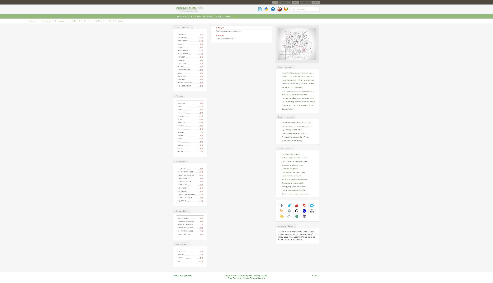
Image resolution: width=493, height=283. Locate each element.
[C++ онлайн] (273, 11)
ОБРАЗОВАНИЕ (183, 50)
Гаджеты (180, 145)
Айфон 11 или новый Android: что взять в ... (298, 76)
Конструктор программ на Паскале (294, 186)
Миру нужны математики (225, 39)
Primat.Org (189, 8)
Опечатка (261, 278)
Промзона (181, 126)
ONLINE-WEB (182, 76)
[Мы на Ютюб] (296, 205)
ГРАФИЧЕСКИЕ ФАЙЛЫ (185, 224)
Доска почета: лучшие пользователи (295, 194)
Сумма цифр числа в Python (292, 130)
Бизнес (180, 119)
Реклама (246, 278)
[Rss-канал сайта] (281, 211)
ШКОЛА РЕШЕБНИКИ (185, 197)
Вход (316, 2)
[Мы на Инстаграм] (304, 205)
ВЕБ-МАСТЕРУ (182, 188)
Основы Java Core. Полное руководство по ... (298, 105)
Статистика (243, 276)
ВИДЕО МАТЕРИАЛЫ (185, 181)
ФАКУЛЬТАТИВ (182, 185)
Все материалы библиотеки (292, 140)
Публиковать (285, 2)
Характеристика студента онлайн (294, 179)
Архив (32, 21)
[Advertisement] (297, 44)
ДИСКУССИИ (182, 63)
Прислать (253, 278)
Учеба (180, 106)
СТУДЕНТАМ (182, 168)
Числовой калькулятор (290, 168)
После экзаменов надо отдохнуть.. (228, 31)
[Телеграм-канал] (311, 205)
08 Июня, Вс (220, 35)
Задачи (121, 21)
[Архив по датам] (304, 216)
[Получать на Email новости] (289, 211)
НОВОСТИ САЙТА (184, 70)
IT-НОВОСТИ (182, 34)
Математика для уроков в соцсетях (295, 94)
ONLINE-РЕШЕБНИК (184, 86)
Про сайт (229, 276)
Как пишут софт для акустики (292, 87)
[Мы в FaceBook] (281, 205)
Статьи (188, 16)
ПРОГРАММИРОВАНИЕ (185, 172)
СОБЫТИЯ (181, 44)
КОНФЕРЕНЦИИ (183, 54)
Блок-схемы (46, 21)
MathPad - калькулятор (185, 83)
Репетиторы (181, 113)
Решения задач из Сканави (292, 176)
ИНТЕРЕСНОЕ (182, 37)
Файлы (210, 16)
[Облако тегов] (281, 216)
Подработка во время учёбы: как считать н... (298, 73)
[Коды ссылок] (289, 216)
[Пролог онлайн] (279, 11)
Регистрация (306, 2)
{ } (235, 16)
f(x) (109, 21)
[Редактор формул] (286, 11)
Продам (180, 135)
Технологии (181, 122)
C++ (85, 21)
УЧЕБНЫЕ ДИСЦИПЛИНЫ (186, 194)
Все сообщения (287, 109)
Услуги (180, 129)
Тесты (230, 278)
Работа (180, 109)
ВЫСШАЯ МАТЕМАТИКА (186, 175)
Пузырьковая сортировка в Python (294, 133)
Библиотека (199, 16)
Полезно (219, 16)
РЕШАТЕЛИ (181, 79)
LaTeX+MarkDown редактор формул (295, 161)
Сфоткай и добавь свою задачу (293, 172)
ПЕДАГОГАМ (182, 201)
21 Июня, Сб (220, 28)
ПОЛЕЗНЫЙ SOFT (184, 234)
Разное (180, 138)
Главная (180, 16)
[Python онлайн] (266, 11)
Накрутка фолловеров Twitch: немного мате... (298, 80)
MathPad (98, 21)
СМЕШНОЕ (181, 251)
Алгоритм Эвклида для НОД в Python (295, 137)
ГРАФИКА (181, 254)
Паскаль (61, 21)
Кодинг (180, 73)
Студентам (181, 103)
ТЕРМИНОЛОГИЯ (183, 178)
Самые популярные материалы (293, 190)
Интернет (181, 116)
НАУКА (180, 47)
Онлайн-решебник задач (291, 154)
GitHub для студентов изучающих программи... (299, 102)
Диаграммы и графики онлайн (293, 183)
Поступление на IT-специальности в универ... (298, 83)
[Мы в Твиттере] (289, 205)
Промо (264, 276)
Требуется (181, 132)
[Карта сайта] (312, 211)
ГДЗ (179, 261)
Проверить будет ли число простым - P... (296, 126)
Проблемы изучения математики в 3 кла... (297, 122)
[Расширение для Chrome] (304, 211)
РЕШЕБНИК (181, 258)
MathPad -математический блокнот (294, 158)
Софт (179, 142)
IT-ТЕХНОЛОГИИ (183, 41)
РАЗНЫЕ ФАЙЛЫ (183, 218)
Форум (228, 16)
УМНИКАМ (181, 60)
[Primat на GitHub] (296, 211)
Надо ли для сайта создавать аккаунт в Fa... (298, 98)
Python (74, 21)
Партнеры (257, 276)
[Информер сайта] (296, 216)
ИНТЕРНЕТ (181, 57)
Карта (250, 276)
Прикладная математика (186, 221)
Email (295, 2)
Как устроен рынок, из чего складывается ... (298, 91)
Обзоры (180, 151)
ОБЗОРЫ (181, 66)
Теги (234, 278)
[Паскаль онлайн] (260, 11)
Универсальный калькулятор (292, 165)
